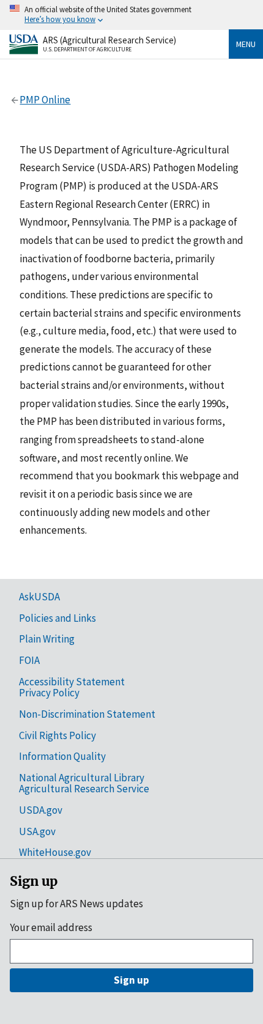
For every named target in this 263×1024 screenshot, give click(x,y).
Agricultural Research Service (84, 788)
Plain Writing (47, 639)
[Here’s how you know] (131, 15)
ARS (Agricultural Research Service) (109, 40)
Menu (246, 44)
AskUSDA (39, 596)
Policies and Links (57, 618)
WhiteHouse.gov (55, 852)
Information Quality (62, 756)
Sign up (131, 980)
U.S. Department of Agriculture (87, 49)
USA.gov (37, 831)
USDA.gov (40, 810)
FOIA (29, 660)
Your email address (51, 927)
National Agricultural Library (81, 777)
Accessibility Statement (72, 681)
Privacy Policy (49, 692)
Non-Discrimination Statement (87, 714)
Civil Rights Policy (57, 735)
